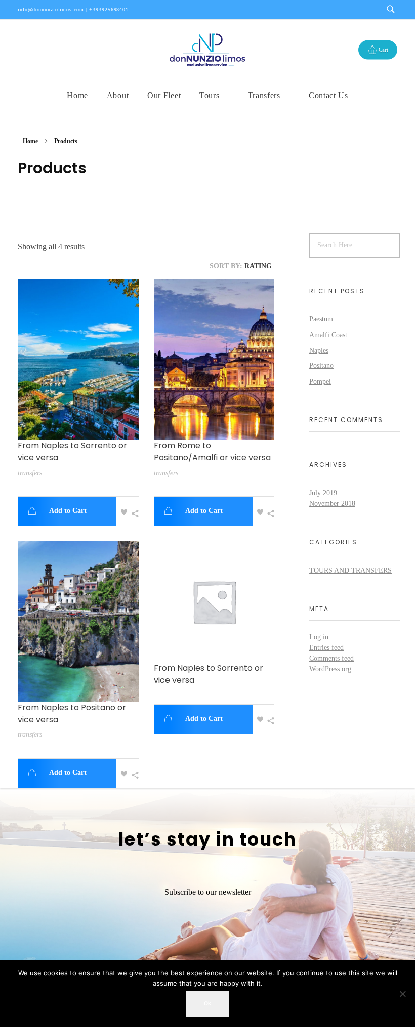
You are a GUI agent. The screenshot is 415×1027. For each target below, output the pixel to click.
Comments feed (331, 658)
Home (30, 141)
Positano (321, 365)
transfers (30, 473)
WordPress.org (330, 669)
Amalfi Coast (328, 335)
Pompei (320, 381)
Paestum (321, 319)
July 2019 (323, 493)
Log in (318, 637)
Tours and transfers (350, 570)
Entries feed (326, 647)
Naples (318, 350)
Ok (207, 1003)
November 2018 (332, 503)
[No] (402, 994)
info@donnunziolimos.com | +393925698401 (73, 9)
